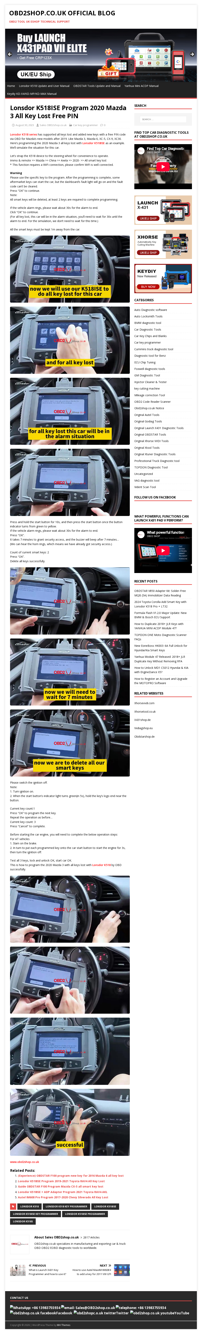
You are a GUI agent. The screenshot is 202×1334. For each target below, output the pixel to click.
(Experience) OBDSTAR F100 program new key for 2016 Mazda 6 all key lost (71, 1175)
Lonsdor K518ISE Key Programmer (35, 1214)
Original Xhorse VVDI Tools (151, 441)
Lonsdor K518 (101, 865)
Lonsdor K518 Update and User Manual (44, 86)
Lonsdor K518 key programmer (66, 1206)
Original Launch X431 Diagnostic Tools (159, 428)
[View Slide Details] (101, 55)
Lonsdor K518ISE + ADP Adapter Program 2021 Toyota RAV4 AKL (63, 1192)
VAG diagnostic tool (146, 480)
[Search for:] (163, 119)
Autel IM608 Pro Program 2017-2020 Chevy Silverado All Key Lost (63, 1197)
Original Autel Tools (146, 415)
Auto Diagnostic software (150, 310)
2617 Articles (91, 1237)
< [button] (10, 54)
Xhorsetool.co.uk (145, 711)
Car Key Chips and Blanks (150, 336)
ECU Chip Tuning (144, 362)
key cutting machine (147, 388)
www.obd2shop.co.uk (24, 1162)
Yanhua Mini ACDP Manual (141, 86)
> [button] (192, 54)
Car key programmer (85, 125)
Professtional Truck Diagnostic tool (157, 461)
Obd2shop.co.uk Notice (149, 408)
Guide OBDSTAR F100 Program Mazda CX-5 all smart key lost (60, 1186)
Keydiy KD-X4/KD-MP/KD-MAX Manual (32, 94)
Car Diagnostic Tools (147, 329)
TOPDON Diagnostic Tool (151, 467)
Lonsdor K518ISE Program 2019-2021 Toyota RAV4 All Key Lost (61, 1181)
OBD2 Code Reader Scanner (152, 402)
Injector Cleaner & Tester (150, 382)
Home (11, 86)
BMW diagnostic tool (147, 323)
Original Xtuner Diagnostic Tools (155, 454)
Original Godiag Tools (148, 421)
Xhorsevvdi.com (144, 703)
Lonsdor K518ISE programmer (85, 1214)
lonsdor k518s (23, 1221)
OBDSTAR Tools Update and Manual (97, 86)
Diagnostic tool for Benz (150, 355)
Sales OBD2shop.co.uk (53, 125)
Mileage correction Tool (149, 395)
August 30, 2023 (25, 125)
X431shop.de (142, 720)
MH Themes (63, 1325)
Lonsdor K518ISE (93, 143)
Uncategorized (143, 474)
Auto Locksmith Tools (148, 316)
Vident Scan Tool (145, 487)
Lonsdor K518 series (23, 134)
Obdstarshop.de (144, 736)
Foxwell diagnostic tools (149, 369)
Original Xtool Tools (147, 448)
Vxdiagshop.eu (143, 728)
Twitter (122, 1313)
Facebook (64, 1313)
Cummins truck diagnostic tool (153, 349)
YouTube (181, 1313)
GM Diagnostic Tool (147, 375)
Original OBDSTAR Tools (150, 434)
